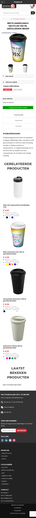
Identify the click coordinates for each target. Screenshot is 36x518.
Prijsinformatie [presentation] (18, 120)
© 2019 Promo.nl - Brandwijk (17, 513)
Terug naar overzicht (19, 19)
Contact (4, 459)
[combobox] (17, 12)
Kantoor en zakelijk (7, 478)
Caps (3, 473)
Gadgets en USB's (7, 475)
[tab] (18, 115)
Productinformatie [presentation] (18, 114)
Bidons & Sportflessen (8, 470)
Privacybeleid (17, 510)
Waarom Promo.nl (7, 453)
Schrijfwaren (5, 484)
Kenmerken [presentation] (19, 126)
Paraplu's (4, 481)
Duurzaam (4, 456)
